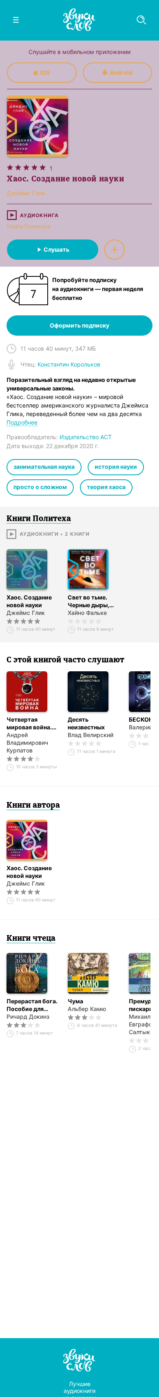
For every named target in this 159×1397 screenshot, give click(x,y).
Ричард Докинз (28, 1016)
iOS (45, 72)
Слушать (56, 249)
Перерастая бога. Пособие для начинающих (32, 1005)
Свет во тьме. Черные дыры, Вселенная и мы (90, 601)
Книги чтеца (31, 939)
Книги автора (33, 806)
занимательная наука (44, 466)
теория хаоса (106, 486)
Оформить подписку (79, 325)
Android (121, 72)
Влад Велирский (90, 734)
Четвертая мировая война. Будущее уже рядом (29, 723)
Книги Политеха (29, 226)
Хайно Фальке (87, 612)
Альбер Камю (87, 1008)
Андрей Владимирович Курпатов (27, 742)
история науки (116, 466)
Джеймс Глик (26, 612)
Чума (75, 1001)
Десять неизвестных (86, 723)
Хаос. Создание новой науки (29, 601)
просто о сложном (40, 486)
